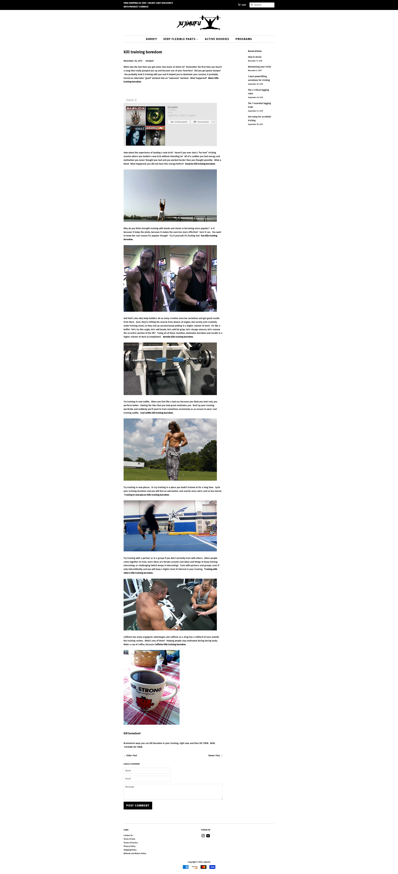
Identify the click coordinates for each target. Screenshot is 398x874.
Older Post (131, 755)
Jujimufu (206, 862)
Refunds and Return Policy (135, 853)
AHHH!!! (151, 39)
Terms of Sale (129, 839)
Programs (244, 39)
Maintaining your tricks (259, 66)
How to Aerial (254, 57)
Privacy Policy (129, 846)
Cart (244, 5)
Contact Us (128, 835)
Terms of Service (131, 843)
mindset (150, 61)
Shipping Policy (130, 850)
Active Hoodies (217, 39)
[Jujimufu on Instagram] (203, 836)
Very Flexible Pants (179, 39)
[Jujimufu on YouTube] (208, 836)
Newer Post (214, 755)
